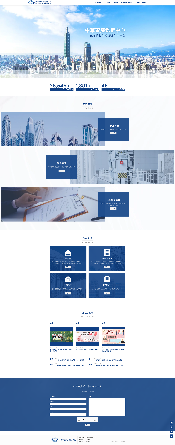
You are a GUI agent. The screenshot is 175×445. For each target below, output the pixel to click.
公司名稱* (52, 396)
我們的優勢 (98, 2)
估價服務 (116, 2)
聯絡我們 (144, 2)
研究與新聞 (107, 2)
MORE (113, 132)
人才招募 (137, 2)
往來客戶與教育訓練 (126, 2)
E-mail (51, 412)
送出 (87, 424)
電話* (51, 407)
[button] (13, 41)
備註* (90, 396)
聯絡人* (52, 401)
